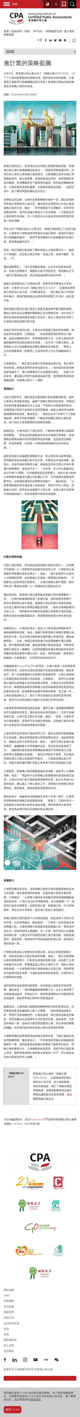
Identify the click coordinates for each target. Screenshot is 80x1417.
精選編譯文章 (54, 31)
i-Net (6, 1295)
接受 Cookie (13, 1409)
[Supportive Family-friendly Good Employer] (58, 1250)
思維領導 (16, 31)
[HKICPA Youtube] (38, 1360)
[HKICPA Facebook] (8, 1360)
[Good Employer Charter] (56, 1205)
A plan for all (37, 1119)
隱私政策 (35, 1399)
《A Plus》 (37, 31)
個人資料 (9, 1345)
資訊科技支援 (11, 1323)
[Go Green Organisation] (39, 1228)
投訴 (6, 1328)
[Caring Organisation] (30, 1183)
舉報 (6, 1334)
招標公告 (9, 1317)
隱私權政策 (10, 1339)
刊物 (26, 31)
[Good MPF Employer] (29, 1250)
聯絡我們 (9, 1312)
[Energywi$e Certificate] (29, 1205)
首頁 (6, 31)
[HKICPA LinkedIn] (17, 1360)
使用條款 (9, 1351)
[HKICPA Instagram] (28, 1360)
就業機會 (9, 1300)
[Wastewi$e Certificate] (40, 1273)
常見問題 (9, 1306)
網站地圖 (9, 1289)
